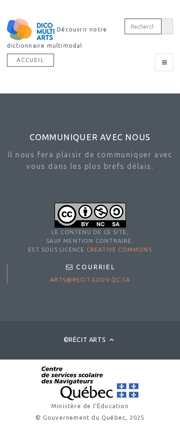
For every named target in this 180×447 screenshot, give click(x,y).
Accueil (30, 60)
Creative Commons (119, 250)
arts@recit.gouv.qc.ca (90, 280)
